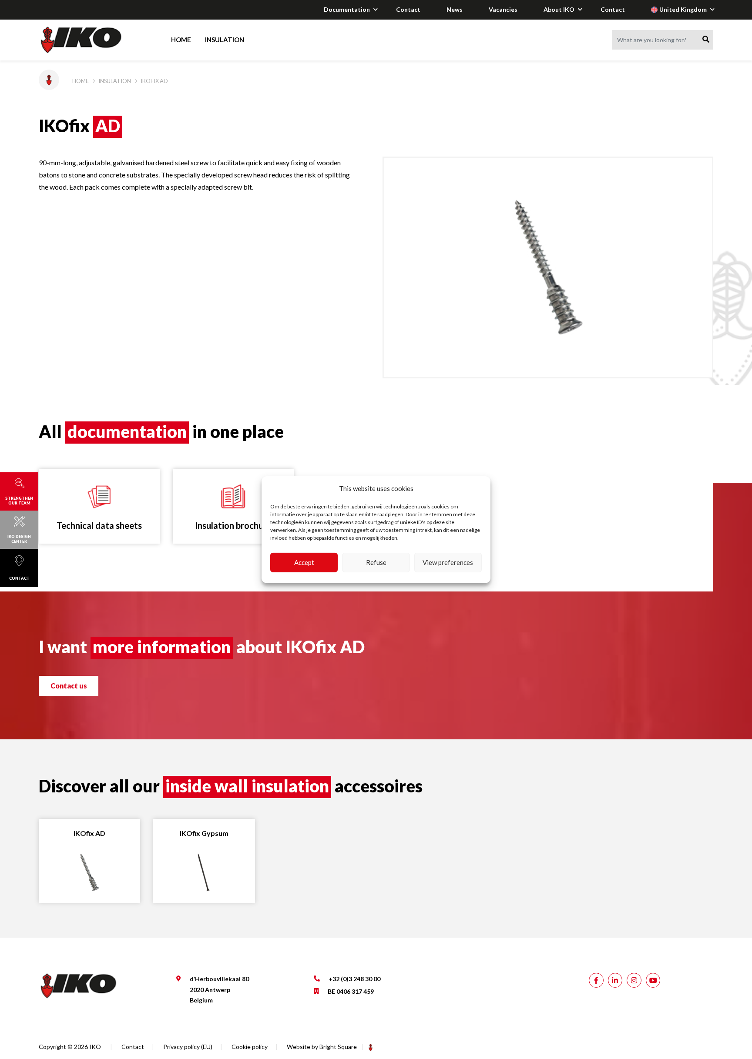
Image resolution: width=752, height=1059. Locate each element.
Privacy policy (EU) (187, 1046)
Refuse (376, 562)
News (454, 9)
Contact (408, 9)
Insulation (224, 39)
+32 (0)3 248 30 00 (354, 978)
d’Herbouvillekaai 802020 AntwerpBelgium (219, 989)
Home (181, 39)
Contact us (68, 686)
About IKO (559, 9)
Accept (304, 562)
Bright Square (338, 1046)
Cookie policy (250, 1046)
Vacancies (503, 9)
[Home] (89, 40)
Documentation (347, 9)
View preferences (448, 562)
